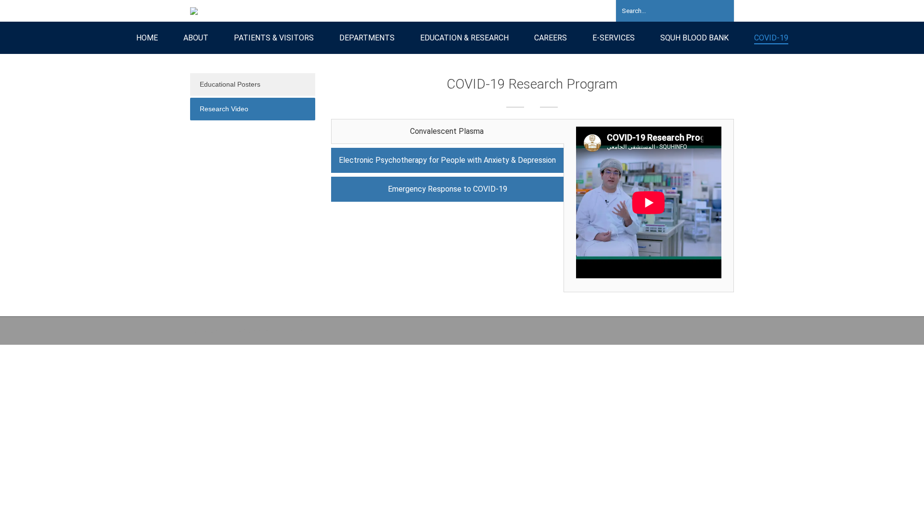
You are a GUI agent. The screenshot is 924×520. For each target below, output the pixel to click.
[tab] (447, 131)
